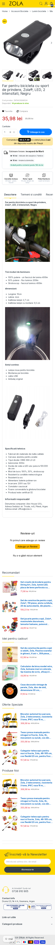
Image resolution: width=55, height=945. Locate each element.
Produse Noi (10, 770)
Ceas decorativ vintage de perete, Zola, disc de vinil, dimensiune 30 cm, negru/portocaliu (33, 687)
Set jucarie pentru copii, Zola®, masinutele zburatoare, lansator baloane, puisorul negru (36, 621)
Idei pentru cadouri (15, 638)
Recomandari (11, 572)
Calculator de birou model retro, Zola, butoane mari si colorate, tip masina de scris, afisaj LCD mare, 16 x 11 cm (36, 669)
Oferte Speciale (12, 704)
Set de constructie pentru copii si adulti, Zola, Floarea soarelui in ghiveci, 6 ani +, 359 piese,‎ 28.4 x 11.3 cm (36, 651)
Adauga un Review (27, 546)
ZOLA (22, 937)
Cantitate (6, 126)
